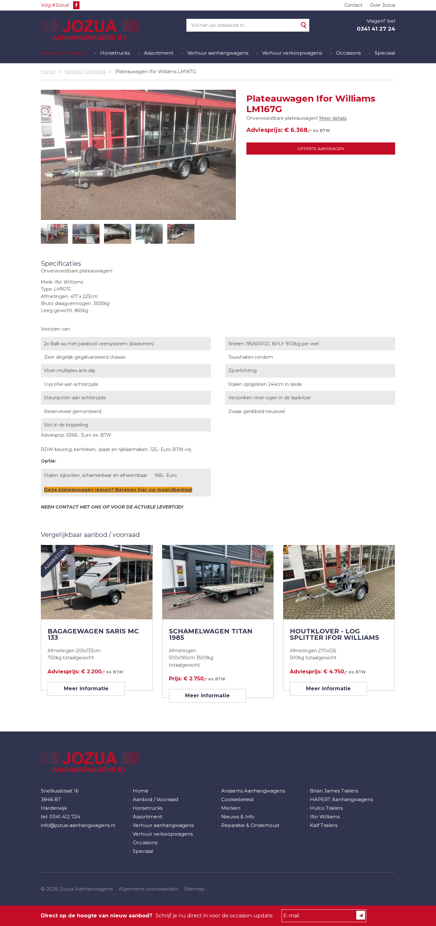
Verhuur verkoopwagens (292, 53)
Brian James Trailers (334, 791)
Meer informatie (86, 688)
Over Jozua (382, 5)
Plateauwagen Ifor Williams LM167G (155, 71)
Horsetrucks (115, 53)
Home (48, 71)
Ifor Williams (325, 817)
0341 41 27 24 (376, 29)
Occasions (348, 53)
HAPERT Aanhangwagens (341, 799)
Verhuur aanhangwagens (217, 53)
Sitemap (194, 889)
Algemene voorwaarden (148, 889)
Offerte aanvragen (320, 148)
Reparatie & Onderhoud (250, 825)
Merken (230, 808)
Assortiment (158, 53)
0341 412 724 (64, 817)
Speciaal (385, 53)
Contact (353, 5)
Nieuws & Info (237, 817)
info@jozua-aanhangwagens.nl (78, 825)
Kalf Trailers (323, 825)
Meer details (333, 118)
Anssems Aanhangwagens (253, 791)
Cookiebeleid (237, 799)
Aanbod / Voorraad (63, 53)
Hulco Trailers (326, 808)
